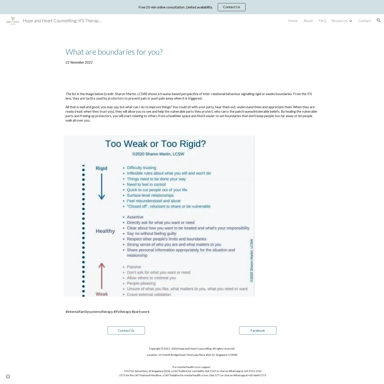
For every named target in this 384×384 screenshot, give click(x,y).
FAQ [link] (322, 20)
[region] (192, 7)
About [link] (308, 20)
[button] (378, 20)
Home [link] (293, 20)
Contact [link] (364, 20)
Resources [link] (340, 20)
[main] (192, 55)
